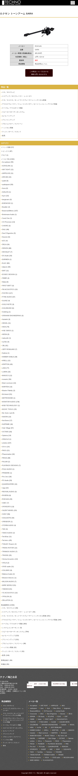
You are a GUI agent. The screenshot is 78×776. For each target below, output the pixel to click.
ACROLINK (6, 166)
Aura (3, 188)
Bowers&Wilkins (8, 211)
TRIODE (5, 555)
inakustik (5, 338)
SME (51, 749)
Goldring (5, 312)
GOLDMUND (7, 308)
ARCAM (5, 177)
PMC (67, 744)
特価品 (3, 664)
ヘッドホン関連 (7, 128)
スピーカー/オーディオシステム (13, 112)
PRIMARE (6, 473)
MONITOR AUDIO (8, 402)
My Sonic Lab (7, 413)
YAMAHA (5, 589)
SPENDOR (6, 521)
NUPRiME (6, 424)
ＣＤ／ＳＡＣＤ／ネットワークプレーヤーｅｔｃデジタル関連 (24, 100)
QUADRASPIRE (8, 484)
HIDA (4, 327)
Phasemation (6, 454)
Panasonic (48, 741)
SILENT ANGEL (7, 510)
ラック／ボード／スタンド (11, 132)
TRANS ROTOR (8, 548)
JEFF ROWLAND (8, 349)
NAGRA (5, 417)
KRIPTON (5, 364)
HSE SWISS (6, 330)
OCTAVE (5, 432)
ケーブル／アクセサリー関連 (12, 108)
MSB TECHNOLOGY (9, 405)
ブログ (3, 155)
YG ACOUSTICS (8, 593)
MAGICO (5, 375)
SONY (4, 514)
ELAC (4, 263)
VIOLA (4, 563)
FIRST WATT (6, 285)
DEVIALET (6, 252)
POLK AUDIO (7, 469)
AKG (63, 705)
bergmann (5, 199)
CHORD (5, 226)
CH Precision (7, 222)
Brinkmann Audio (8, 214)
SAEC (4, 503)
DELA (4, 244)
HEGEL (5, 323)
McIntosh (5, 394)
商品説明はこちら (41, 64)
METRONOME (7, 398)
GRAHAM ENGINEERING (11, 315)
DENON (5, 248)
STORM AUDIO (8, 525)
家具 (3, 135)
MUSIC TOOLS (7, 409)
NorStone (5, 420)
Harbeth (5, 319)
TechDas (5, 536)
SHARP (43, 749)
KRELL (4, 360)
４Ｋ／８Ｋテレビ (8, 92)
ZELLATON (6, 600)
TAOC (32, 752)
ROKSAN (5, 499)
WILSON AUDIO (8, 581)
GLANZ (5, 300)
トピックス (5, 151)
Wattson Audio (7, 574)
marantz (5, 379)
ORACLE (5, 439)
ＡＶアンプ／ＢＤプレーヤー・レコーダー (17, 96)
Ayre (3, 196)
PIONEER (41, 744)
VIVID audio (6, 566)
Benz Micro (57, 708)
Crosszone (33, 714)
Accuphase (6, 162)
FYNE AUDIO (7, 297)
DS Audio (5, 256)
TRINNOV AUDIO (8, 551)
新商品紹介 (5, 660)
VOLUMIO (6, 570)
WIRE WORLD (7, 585)
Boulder (5, 207)
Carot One (6, 218)
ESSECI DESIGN (8, 274)
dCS (3, 241)
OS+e (4, 447)
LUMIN (4, 372)
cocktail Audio (60, 711)
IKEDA (4, 334)
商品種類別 (5, 605)
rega (3, 488)
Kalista (4, 353)
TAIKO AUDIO (7, 533)
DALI (4, 229)
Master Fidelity (7, 390)
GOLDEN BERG (64, 722)
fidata (4, 282)
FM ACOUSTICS (8, 289)
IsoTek (4, 342)
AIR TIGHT (6, 169)
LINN (4, 368)
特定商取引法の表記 (59, 684)
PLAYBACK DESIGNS (10, 465)
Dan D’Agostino (7, 233)
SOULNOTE (6, 518)
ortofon (4, 443)
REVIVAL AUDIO (8, 491)
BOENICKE (6, 203)
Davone (5, 237)
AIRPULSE (6, 173)
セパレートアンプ (8, 116)
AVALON (5, 192)
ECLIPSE (51, 716)
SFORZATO (6, 506)
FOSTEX (5, 293)
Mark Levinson (7, 383)
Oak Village (6, 428)
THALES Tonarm (8, 544)
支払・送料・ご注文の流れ (38, 684)
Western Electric (8, 578)
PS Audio (5, 480)
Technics (5, 540)
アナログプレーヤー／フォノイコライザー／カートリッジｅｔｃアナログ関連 (29, 104)
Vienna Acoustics (8, 559)
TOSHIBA (59, 752)
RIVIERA (5, 495)
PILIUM (5, 462)
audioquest (6, 184)
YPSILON (5, 596)
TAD (3, 529)
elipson (4, 267)
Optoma (5, 435)
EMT (4, 270)
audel (4, 181)
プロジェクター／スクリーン (12, 124)
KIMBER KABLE (8, 357)
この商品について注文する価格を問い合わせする (39, 73)
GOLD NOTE (7, 304)
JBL (3, 345)
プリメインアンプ (8, 120)
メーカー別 (5, 159)
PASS (4, 450)
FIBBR (4, 278)
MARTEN (5, 387)
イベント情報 (6, 147)
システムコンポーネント (11, 628)
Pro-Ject (5, 476)
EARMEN (5, 259)
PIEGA (4, 458)
